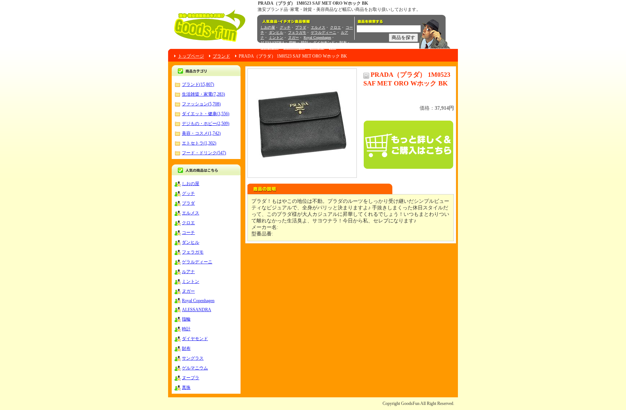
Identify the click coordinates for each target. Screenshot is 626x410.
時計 (304, 43)
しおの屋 (267, 27)
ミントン (276, 37)
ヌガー (293, 37)
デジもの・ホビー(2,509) (205, 123)
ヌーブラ (317, 48)
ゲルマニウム (294, 48)
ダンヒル (276, 32)
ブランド (221, 56)
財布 (343, 43)
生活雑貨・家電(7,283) (203, 94)
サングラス (269, 48)
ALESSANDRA (272, 43)
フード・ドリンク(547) (204, 152)
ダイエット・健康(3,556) (205, 113)
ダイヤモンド (324, 43)
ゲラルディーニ (323, 32)
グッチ (285, 27)
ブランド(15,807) (198, 84)
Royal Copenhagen (317, 37)
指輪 (292, 43)
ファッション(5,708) (201, 103)
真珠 (332, 48)
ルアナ (188, 271)
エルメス (318, 27)
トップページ (191, 56)
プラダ (300, 27)
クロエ (335, 27)
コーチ (188, 232)
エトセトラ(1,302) (199, 143)
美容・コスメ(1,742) (201, 133)
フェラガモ (297, 32)
